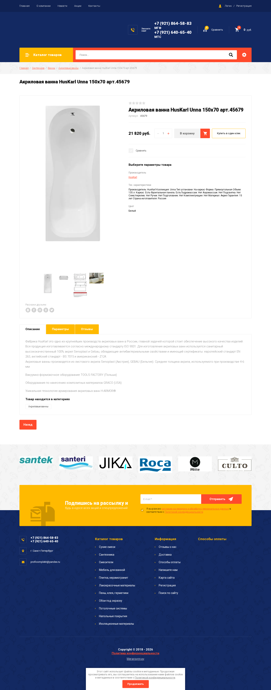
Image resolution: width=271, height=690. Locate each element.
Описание (32, 329)
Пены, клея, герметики (113, 593)
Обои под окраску (110, 600)
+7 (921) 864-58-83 (172, 23)
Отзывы (87, 329)
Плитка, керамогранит (113, 577)
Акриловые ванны (69, 68)
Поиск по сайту (168, 593)
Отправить (217, 499)
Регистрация (244, 5)
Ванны (51, 68)
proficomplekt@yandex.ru (45, 561)
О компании (44, 5)
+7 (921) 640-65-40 (172, 32)
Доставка (165, 554)
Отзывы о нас (167, 546)
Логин (228, 5)
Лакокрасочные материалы (117, 585)
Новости (62, 5)
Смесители (106, 562)
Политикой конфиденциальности (184, 511)
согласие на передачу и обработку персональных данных (195, 508)
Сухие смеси (107, 546)
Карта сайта (167, 577)
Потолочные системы (113, 608)
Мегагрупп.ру (135, 658)
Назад (28, 424)
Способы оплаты (170, 562)
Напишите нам (168, 569)
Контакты (94, 5)
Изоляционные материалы (116, 623)
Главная (24, 5)
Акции (77, 5)
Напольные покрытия (113, 616)
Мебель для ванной (112, 569)
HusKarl (133, 177)
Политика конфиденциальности (135, 653)
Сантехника (38, 68)
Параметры (60, 329)
